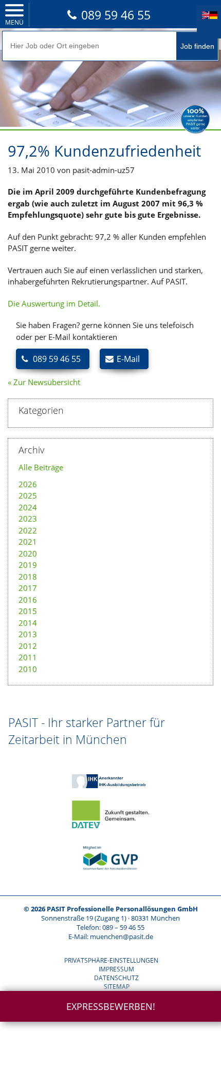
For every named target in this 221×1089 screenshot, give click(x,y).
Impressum (116, 969)
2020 (28, 553)
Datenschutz (116, 977)
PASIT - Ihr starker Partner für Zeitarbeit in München (86, 730)
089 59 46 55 (116, 15)
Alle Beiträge (41, 467)
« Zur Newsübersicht (44, 382)
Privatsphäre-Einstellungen (111, 960)
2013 (28, 634)
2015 (28, 611)
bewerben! (110, 1006)
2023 (28, 518)
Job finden (197, 46)
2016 (28, 600)
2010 (28, 669)
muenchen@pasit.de (121, 936)
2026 (28, 484)
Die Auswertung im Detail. (54, 303)
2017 (28, 588)
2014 (28, 623)
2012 (28, 646)
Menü (14, 22)
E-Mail (128, 359)
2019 (28, 565)
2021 (28, 542)
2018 (28, 576)
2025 (28, 495)
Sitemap (117, 986)
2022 (28, 530)
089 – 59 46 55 (123, 927)
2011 (28, 657)
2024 (28, 507)
